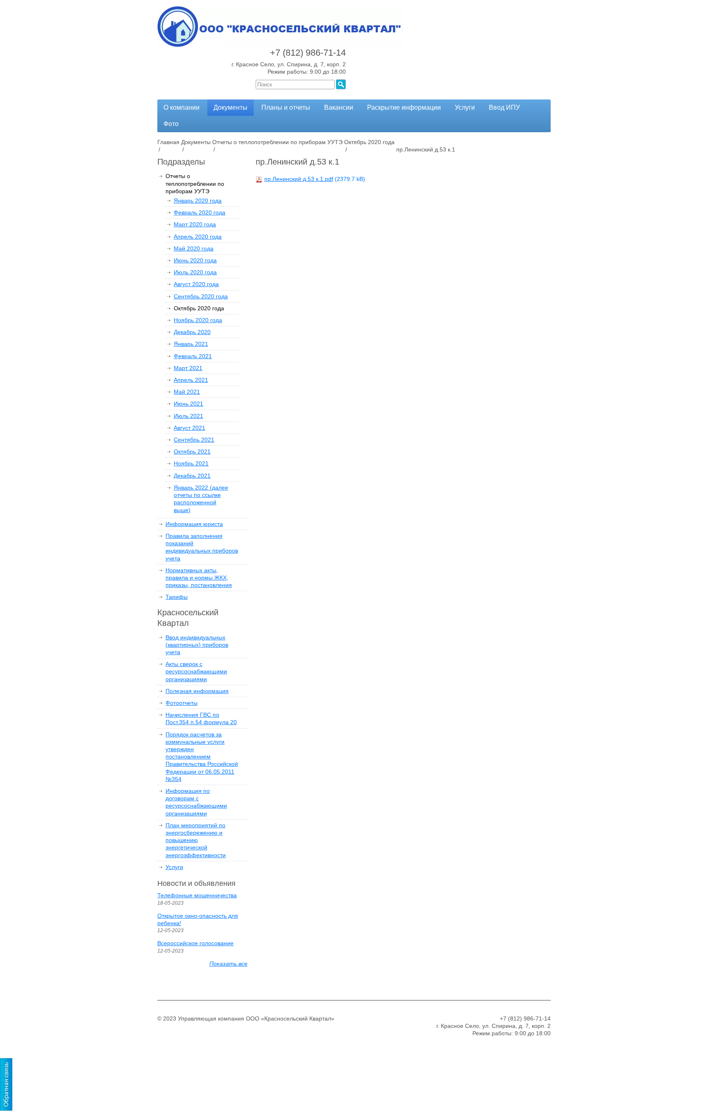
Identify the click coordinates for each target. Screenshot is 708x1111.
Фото (171, 123)
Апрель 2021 (191, 380)
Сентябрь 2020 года (201, 296)
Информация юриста (194, 524)
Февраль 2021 (193, 356)
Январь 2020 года (198, 200)
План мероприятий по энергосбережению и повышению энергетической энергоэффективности (196, 840)
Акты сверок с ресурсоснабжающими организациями (196, 671)
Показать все (228, 963)
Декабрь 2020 (192, 332)
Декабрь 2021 (192, 475)
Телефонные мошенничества (197, 895)
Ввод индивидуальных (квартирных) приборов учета (197, 644)
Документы (230, 107)
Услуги (465, 107)
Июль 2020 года (195, 272)
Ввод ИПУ (504, 107)
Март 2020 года (195, 224)
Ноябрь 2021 (191, 463)
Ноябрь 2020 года (198, 320)
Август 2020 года (196, 284)
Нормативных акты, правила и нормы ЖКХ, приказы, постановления (199, 577)
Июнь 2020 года (195, 260)
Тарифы (177, 597)
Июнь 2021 (188, 403)
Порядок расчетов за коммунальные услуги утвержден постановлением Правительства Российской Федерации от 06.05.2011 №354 (202, 756)
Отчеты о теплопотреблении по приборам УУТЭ (195, 183)
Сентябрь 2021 (194, 439)
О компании (181, 107)
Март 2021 (188, 368)
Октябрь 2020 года (199, 308)
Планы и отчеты (285, 107)
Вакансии (338, 107)
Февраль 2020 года (199, 212)
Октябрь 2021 (192, 451)
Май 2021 (187, 391)
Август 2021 (189, 428)
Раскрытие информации (404, 107)
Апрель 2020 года (198, 236)
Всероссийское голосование (195, 943)
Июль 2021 (188, 416)
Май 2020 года (193, 248)
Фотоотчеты (181, 703)
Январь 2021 (191, 344)
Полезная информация (197, 691)
